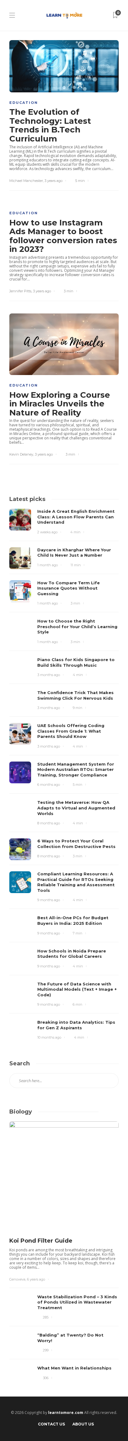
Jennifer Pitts (20, 291)
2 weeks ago (47, 532)
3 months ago (48, 675)
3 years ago (53, 180)
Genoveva (17, 1279)
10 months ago (49, 1037)
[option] (64, 1254)
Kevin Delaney (21, 454)
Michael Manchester (26, 180)
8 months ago (48, 823)
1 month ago (47, 565)
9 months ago (48, 900)
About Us (83, 1424)
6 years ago (36, 1279)
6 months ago (48, 784)
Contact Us (51, 1424)
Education (23, 102)
